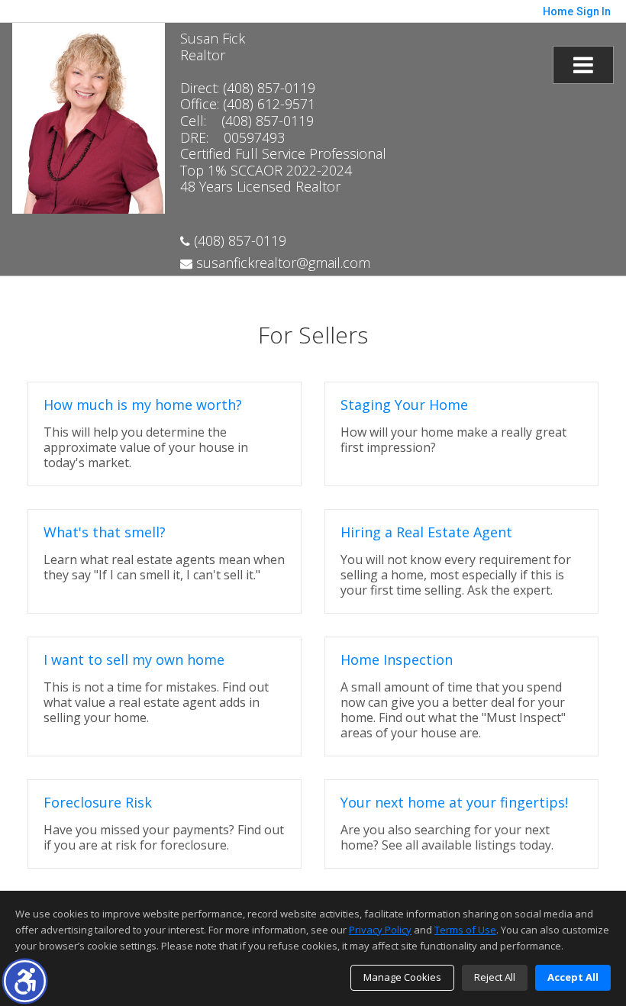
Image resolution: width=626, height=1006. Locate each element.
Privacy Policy (380, 930)
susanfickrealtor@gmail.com (281, 262)
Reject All (494, 977)
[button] (25, 981)
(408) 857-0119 (238, 240)
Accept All (573, 977)
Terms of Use (465, 930)
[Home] (88, 117)
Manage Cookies (402, 977)
